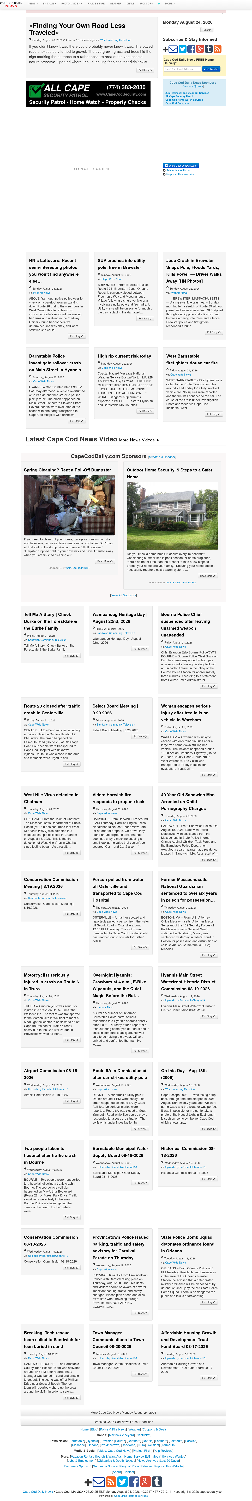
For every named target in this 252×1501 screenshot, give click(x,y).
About (117, 1471)
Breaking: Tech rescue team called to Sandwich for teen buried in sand (52, 1339)
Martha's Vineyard (121, 1435)
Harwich (190, 1440)
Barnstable (76, 1440)
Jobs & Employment (81, 1460)
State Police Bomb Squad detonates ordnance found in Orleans (187, 1244)
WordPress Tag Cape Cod (115, 40)
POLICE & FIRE (96, 3)
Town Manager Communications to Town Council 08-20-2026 (118, 1339)
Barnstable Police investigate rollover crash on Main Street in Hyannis (55, 363)
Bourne (120, 1440)
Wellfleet (153, 1444)
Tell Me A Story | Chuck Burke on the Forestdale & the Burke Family (50, 621)
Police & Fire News (113, 1429)
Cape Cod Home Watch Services (184, 99)
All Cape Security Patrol (179, 96)
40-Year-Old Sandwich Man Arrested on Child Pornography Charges (188, 801)
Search (207, 29)
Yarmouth (168, 1444)
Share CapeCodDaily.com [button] (182, 165)
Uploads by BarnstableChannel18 (185, 1000)
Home (84, 1429)
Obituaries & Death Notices (116, 1460)
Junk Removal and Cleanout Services (187, 93)
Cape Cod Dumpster (177, 103)
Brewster (106, 1440)
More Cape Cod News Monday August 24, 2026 (123, 1412)
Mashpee (78, 1444)
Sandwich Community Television (47, 639)
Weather (134, 1429)
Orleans (92, 1444)
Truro (141, 1444)
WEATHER (115, 3)
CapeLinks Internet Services (131, 1495)
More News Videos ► (139, 440)
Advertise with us (178, 170)
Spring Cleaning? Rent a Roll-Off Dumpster (67, 470)
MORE (169, 3)
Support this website (180, 174)
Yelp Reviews (163, 1450)
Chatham (134, 1440)
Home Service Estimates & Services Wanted (154, 1456)
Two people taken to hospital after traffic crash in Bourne (50, 1155)
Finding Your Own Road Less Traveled (77, 29)
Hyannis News (41, 292)
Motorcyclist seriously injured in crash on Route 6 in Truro (51, 982)
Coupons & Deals (155, 1429)
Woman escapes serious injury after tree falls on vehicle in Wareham (186, 713)
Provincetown (110, 1444)
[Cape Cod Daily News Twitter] (159, 3)
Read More (103, 561)
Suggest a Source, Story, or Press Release (122, 1466)
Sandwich (128, 1444)
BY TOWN (49, 3)
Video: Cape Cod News (114, 1450)
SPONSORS (146, 3)
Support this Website (168, 1466)
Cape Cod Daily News (38, 1491)
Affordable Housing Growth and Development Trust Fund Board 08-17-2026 (189, 1339)
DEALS (130, 3)
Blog (94, 1429)
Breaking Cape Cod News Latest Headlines (123, 1422)
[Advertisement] (92, 141)
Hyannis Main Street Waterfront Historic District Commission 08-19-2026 (188, 982)
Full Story (144, 70)
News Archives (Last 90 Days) (158, 1460)
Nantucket (143, 1435)
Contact (128, 1471)
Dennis (147, 1440)
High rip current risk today (124, 356)
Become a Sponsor (77, 1466)
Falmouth (176, 1440)
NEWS (32, 3)
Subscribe (212, 69)
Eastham (161, 1440)
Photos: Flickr (142, 1450)
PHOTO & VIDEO (71, 3)
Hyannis (92, 1440)
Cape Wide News (112, 279)
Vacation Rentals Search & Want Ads (96, 1456)
